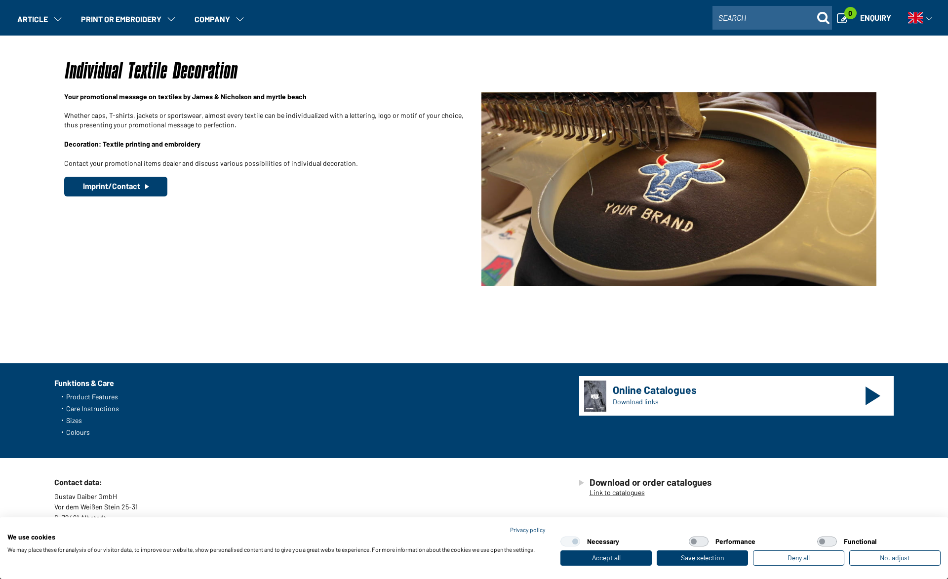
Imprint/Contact (111, 186)
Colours (78, 432)
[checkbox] (570, 541)
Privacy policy (528, 529)
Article (32, 19)
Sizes (74, 420)
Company (212, 19)
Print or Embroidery (121, 19)
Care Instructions (92, 408)
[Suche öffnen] (823, 18)
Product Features (92, 396)
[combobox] (772, 18)
